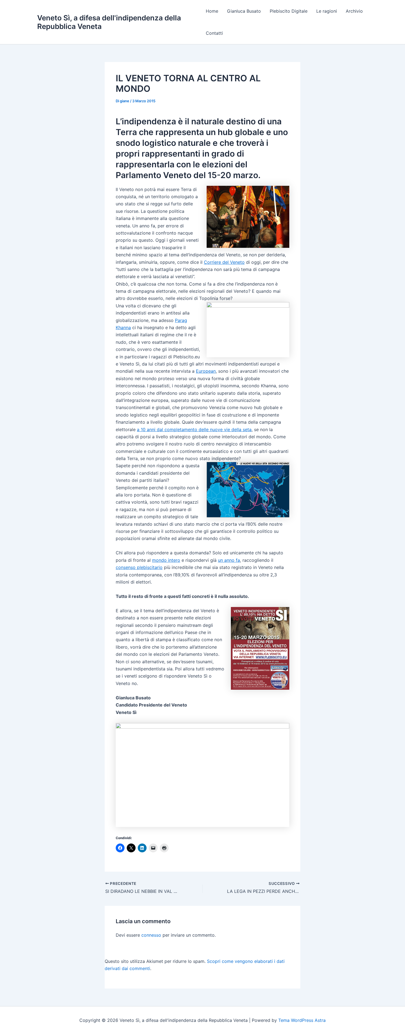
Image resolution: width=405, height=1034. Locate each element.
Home (212, 11)
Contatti (214, 33)
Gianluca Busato (244, 11)
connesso (151, 935)
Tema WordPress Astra (302, 1020)
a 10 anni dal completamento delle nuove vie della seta (194, 429)
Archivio (354, 11)
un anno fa (229, 560)
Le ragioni (326, 11)
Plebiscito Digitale (288, 11)
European (206, 371)
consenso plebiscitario (139, 567)
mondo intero (166, 560)
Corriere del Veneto (224, 262)
